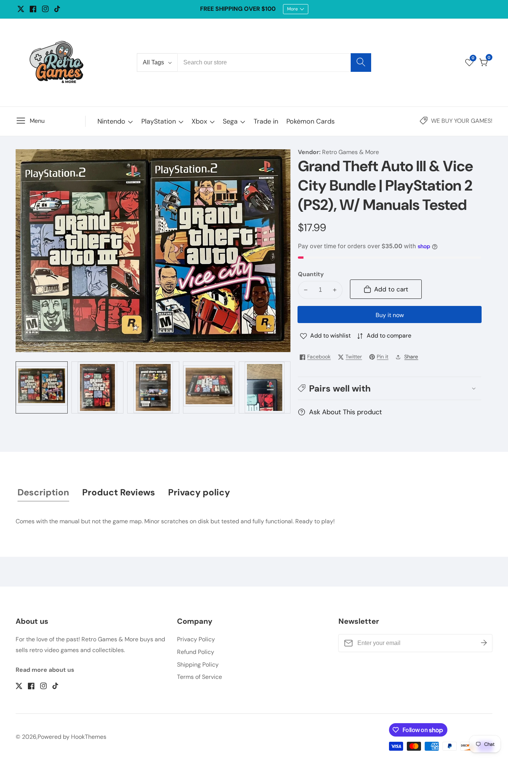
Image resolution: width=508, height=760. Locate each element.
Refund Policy (195, 652)
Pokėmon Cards (310, 121)
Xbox (199, 121)
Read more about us (45, 670)
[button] (389, 388)
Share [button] (411, 356)
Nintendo (111, 121)
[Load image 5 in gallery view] (265, 387)
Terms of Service (199, 677)
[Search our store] (361, 62)
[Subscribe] (484, 643)
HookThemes (88, 737)
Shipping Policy (198, 664)
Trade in (266, 121)
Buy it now (390, 315)
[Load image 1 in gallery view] (42, 387)
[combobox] (274, 62)
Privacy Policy (196, 639)
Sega (230, 121)
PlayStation (158, 121)
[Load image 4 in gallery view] (209, 387)
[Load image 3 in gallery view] (153, 387)
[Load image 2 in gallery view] (97, 387)
